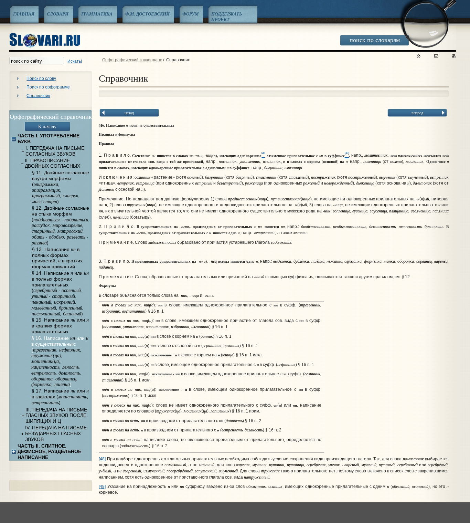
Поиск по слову (41, 78)
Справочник (38, 95)
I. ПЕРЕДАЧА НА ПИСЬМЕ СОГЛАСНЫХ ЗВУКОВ (54, 151)
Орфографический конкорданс (132, 59)
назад (129, 112)
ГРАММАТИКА (97, 14)
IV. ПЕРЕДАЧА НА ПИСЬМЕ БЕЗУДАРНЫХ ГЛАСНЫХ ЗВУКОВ (56, 433)
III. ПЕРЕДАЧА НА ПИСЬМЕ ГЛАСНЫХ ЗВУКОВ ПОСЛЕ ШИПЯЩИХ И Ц (56, 415)
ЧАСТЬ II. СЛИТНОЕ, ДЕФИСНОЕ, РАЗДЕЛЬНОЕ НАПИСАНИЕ (49, 451)
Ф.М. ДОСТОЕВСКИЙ (147, 14)
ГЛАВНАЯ (23, 14)
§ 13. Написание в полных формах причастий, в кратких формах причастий (57, 258)
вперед (417, 112)
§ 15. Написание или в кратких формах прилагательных (60, 325)
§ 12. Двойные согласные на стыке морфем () (61, 225)
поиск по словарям (375, 39)
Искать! (74, 61)
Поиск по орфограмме (48, 87)
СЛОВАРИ (57, 14)
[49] (102, 486)
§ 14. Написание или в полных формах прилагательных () (60, 293)
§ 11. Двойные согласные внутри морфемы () (60, 187)
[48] (102, 459)
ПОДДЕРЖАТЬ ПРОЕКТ (226, 16)
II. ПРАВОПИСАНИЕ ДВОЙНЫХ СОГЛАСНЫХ (52, 163)
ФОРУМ (190, 14)
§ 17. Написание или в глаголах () (60, 396)
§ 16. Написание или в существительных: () (59, 361)
